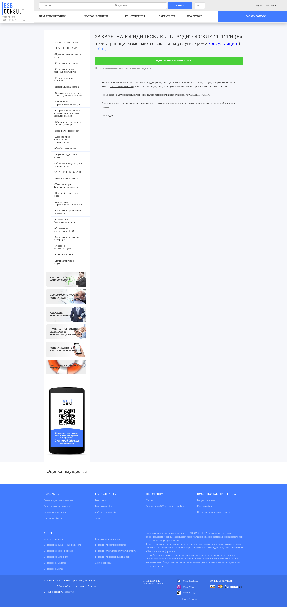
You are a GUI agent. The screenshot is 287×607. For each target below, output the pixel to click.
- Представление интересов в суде (67, 55)
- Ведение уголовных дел (66, 131)
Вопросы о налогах (53, 569)
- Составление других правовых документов (65, 70)
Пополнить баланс (53, 518)
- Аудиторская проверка (66, 178)
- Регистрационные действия (63, 79)
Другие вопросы (103, 563)
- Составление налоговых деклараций (66, 238)
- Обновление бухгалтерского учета (64, 220)
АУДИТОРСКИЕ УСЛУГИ (67, 172)
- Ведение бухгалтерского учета (66, 194)
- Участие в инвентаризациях (62, 247)
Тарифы (99, 518)
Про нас (150, 500)
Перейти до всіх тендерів (66, 42)
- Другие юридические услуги (65, 155)
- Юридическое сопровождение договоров (67, 103)
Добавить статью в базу (107, 512)
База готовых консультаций (57, 506)
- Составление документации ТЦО (64, 229)
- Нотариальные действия (66, 87)
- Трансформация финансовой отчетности (66, 185)
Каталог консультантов (55, 512)
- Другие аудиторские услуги (64, 262)
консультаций (223, 43)
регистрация (270, 5)
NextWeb (69, 592)
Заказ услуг (167, 16)
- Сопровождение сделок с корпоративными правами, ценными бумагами (67, 113)
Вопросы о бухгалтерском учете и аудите (115, 551)
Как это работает (205, 506)
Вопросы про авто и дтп (56, 557)
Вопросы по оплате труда (107, 539)
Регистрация (101, 500)
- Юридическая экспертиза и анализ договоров (67, 123)
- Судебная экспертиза (65, 148)
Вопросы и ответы (206, 500)
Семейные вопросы (53, 539)
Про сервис (194, 16)
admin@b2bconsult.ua (154, 583)
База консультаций (52, 16)
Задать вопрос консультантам (58, 500)
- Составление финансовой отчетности (67, 212)
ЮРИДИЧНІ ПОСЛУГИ (66, 48)
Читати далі (107, 115)
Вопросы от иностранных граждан (112, 557)
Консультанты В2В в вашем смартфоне (165, 506)
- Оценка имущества (64, 254)
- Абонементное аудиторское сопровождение (68, 164)
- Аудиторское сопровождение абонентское (68, 203)
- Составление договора (66, 63)
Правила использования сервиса (213, 512)
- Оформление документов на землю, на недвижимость (68, 94)
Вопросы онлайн (96, 16)
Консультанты (135, 16)
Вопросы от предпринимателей (110, 545)
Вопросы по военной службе (58, 551)
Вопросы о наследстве (55, 563)
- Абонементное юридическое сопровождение (62, 139)
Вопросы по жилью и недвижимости (62, 545)
